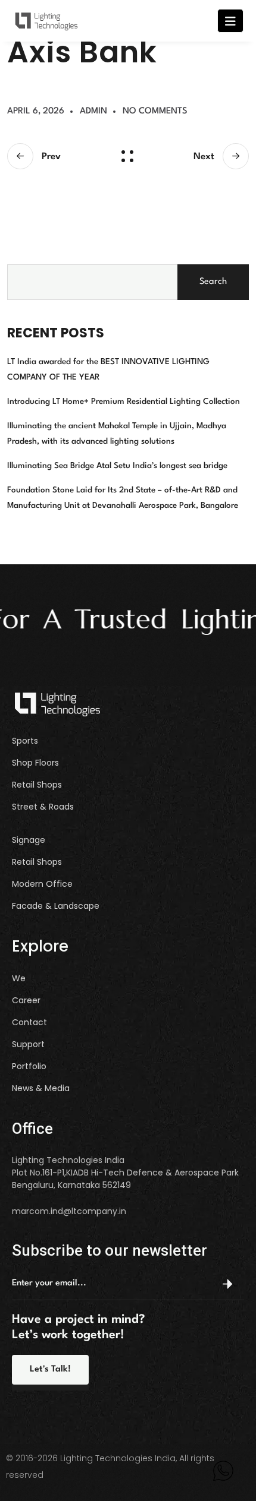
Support (28, 1044)
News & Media (41, 1088)
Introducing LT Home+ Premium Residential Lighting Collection (123, 401)
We (19, 978)
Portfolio (29, 1066)
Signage (28, 840)
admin (93, 111)
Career (26, 1000)
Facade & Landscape (55, 906)
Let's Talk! (50, 1369)
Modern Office (42, 884)
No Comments (155, 111)
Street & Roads (43, 807)
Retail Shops (37, 785)
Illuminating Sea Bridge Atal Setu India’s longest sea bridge (117, 466)
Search (213, 281)
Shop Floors (35, 763)
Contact (29, 1022)
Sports (25, 741)
